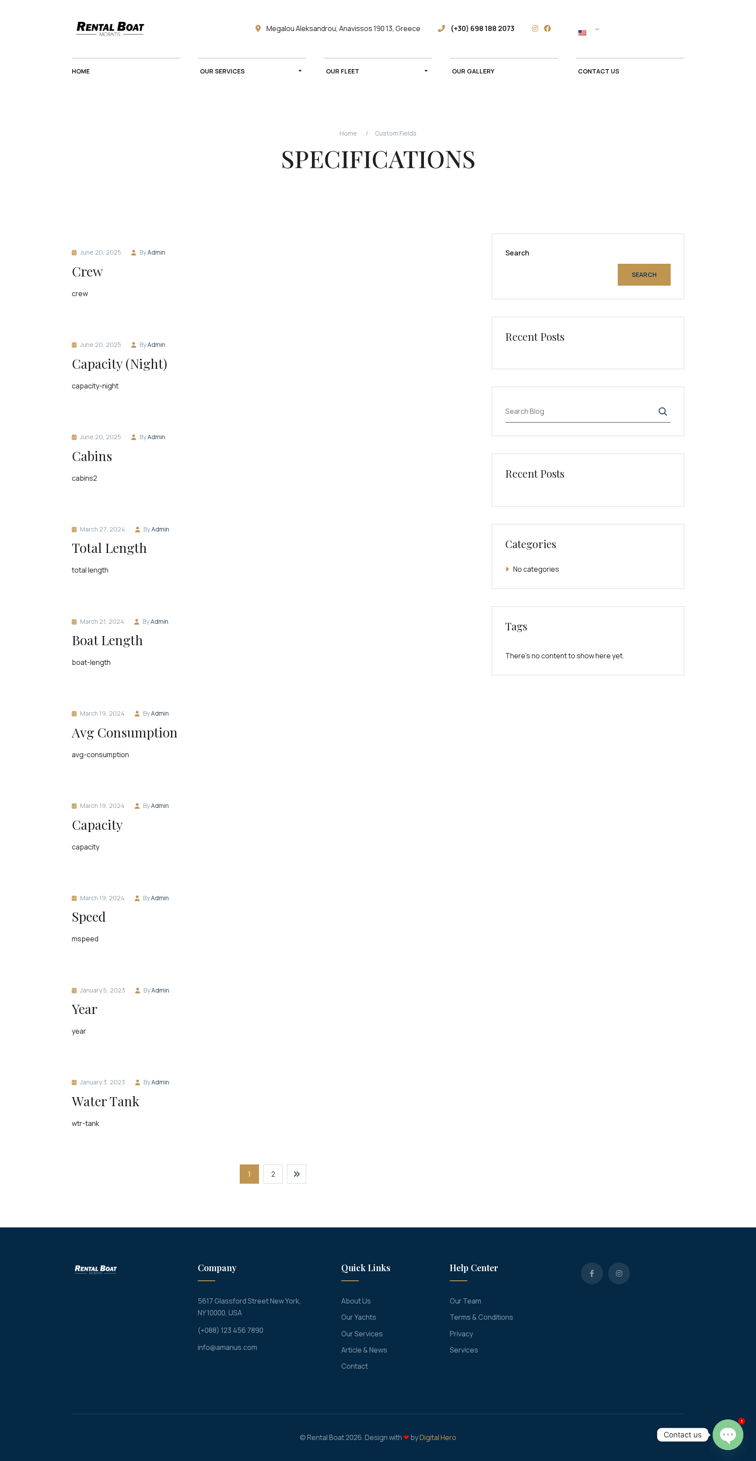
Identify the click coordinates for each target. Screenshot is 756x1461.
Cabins (92, 456)
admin (156, 252)
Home (348, 133)
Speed (89, 916)
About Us (356, 1301)
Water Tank (106, 1101)
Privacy (461, 1334)
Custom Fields (395, 133)
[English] (590, 32)
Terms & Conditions (481, 1317)
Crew (87, 271)
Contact (354, 1366)
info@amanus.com (227, 1347)
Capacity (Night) (119, 363)
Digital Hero (438, 1437)
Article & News (364, 1350)
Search (517, 253)
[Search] (663, 411)
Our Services (362, 1334)
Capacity (97, 824)
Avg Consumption (125, 732)
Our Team (465, 1301)
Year (85, 1009)
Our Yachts (358, 1317)
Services (464, 1350)
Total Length (109, 548)
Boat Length (107, 640)
